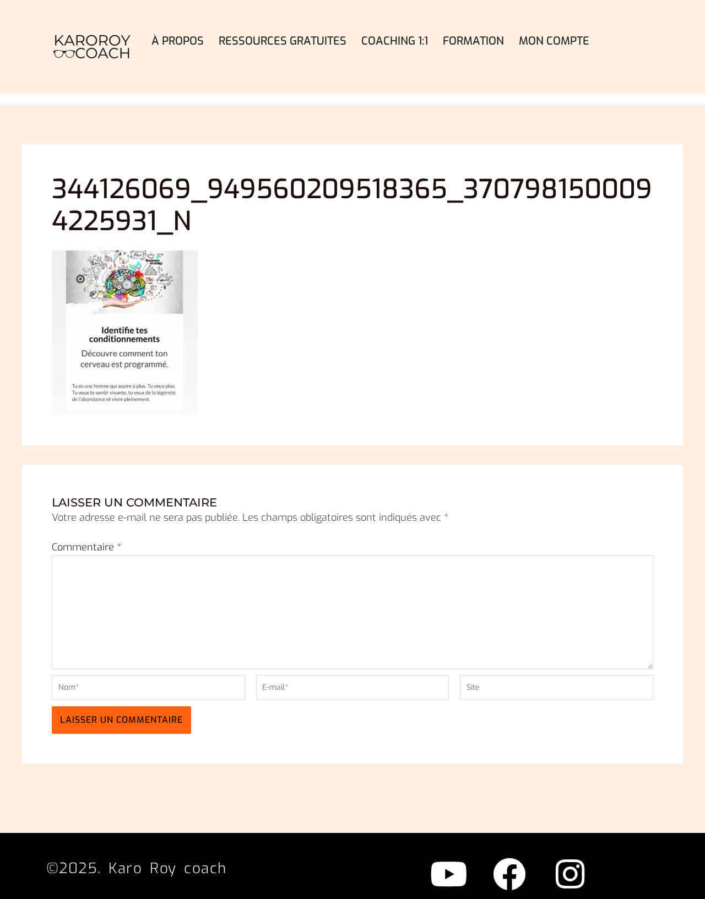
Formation (473, 41)
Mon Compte (554, 41)
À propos (177, 41)
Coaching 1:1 (394, 41)
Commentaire (86, 547)
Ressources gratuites (282, 41)
